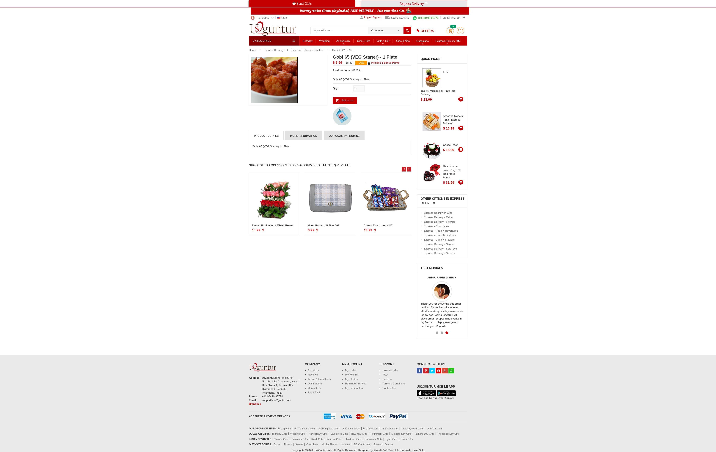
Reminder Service (355, 383)
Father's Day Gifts (424, 433)
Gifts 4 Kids (403, 40)
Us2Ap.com (284, 428)
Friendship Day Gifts (448, 433)
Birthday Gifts (279, 433)
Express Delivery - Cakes (438, 217)
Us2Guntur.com (389, 428)
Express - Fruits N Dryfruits (440, 235)
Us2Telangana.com (304, 428)
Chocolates (312, 444)
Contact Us (314, 387)
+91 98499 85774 (428, 17)
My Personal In (354, 387)
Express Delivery (445, 40)
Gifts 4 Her (383, 40)
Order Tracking (400, 17)
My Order (350, 370)
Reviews (313, 374)
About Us (313, 370)
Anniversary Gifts (318, 433)
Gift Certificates (362, 444)
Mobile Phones (330, 444)
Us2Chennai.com (351, 428)
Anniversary (343, 40)
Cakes (277, 444)
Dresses (388, 444)
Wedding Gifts (298, 433)
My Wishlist (351, 374)
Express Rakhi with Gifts (438, 212)
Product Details (266, 135)
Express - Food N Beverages (441, 230)
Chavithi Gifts (281, 439)
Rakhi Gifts (407, 439)
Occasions (422, 40)
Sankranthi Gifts (373, 439)
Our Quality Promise (344, 135)
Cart (450, 30)
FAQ (385, 374)
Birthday (308, 40)
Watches (345, 444)
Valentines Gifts (339, 433)
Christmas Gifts (353, 439)
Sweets (299, 444)
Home (252, 50)
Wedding (324, 40)
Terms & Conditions (319, 379)
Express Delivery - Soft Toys (440, 248)
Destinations (315, 383)
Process (387, 379)
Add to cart (347, 100)
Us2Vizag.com (434, 428)
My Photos (351, 379)
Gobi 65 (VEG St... (343, 50)
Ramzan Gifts (333, 439)
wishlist (460, 30)
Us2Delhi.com (370, 428)
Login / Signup (372, 17)
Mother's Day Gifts (401, 433)
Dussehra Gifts (300, 439)
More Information (303, 135)
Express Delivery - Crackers (307, 50)
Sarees (377, 444)
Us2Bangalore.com (328, 428)
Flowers (288, 444)
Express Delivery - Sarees (439, 244)
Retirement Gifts (379, 433)
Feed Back (314, 392)
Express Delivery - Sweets (439, 253)
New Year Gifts (359, 433)
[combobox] (385, 29)
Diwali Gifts (317, 439)
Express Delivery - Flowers (439, 221)
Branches (255, 403)
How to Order (390, 370)
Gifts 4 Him (363, 40)
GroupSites (262, 17)
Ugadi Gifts (391, 439)
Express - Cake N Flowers (439, 239)
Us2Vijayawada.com (412, 428)
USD (284, 17)
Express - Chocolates (436, 226)
